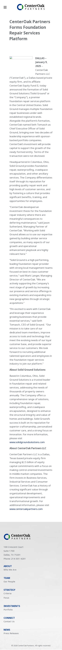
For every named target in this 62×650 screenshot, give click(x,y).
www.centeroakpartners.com (26, 509)
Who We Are (10, 569)
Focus (6, 597)
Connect (9, 617)
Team (7, 578)
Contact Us (9, 621)
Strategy (9, 589)
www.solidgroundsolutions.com (27, 442)
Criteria (7, 593)
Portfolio (8, 609)
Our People (9, 581)
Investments (12, 606)
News (7, 629)
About (8, 566)
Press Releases (11, 633)
